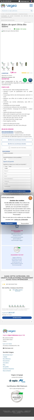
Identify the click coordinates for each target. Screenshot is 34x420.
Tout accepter (9, 223)
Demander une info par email (18, 147)
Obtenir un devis (17, 317)
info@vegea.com (25, 1)
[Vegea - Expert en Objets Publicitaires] (9, 7)
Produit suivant (27, 22)
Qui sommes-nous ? (8, 355)
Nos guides (6, 366)
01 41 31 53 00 (8, 344)
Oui (6, 166)
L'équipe (5, 357)
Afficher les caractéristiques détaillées (17, 139)
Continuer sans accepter (7, 197)
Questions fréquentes (8, 368)
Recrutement (6, 360)
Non (10, 166)
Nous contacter (7, 370)
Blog (4, 364)
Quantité (5, 157)
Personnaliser (25, 223)
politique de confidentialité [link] (21, 219)
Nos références (7, 358)
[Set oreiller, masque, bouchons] (17, 296)
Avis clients (6, 362)
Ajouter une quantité (8, 161)
